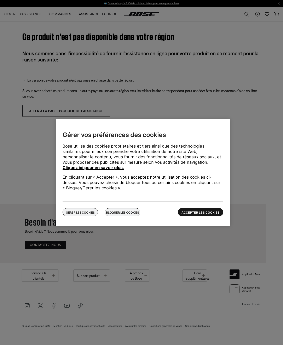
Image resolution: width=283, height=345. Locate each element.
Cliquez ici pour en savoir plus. (93, 167)
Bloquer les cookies (122, 212)
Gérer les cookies (80, 212)
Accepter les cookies (200, 212)
